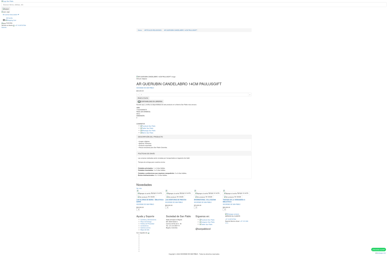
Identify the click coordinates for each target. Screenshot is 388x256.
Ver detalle (151, 197)
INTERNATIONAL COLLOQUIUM (205, 200)
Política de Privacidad (147, 224)
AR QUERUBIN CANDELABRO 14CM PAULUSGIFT (180, 30)
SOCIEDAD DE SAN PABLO (145, 88)
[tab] (194, 137)
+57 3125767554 (230, 219)
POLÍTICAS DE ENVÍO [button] (146, 153)
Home (140, 30)
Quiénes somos (145, 228)
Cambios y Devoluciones (148, 220)
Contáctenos (144, 226)
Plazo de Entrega (145, 222)
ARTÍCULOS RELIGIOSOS (152, 30)
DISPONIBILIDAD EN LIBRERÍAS (151, 101)
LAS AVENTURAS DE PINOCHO (175, 200)
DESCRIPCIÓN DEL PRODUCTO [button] (150, 137)
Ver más (139, 188)
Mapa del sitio (144, 230)
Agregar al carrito (156, 193)
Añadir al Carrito (143, 98)
